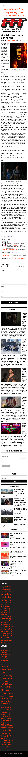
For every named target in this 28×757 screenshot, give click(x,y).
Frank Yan (7, 693)
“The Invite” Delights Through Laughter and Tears (14, 15)
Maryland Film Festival (6, 707)
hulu (9, 614)
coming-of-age (4, 602)
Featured (7, 675)
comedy (8, 600)
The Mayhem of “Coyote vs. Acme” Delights (12, 8)
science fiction (6, 629)
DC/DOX (7, 673)
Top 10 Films (5, 637)
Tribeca (3, 640)
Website (3, 296)
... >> (22, 337)
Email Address (5, 460)
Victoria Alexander (10, 40)
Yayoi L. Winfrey (5, 748)
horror (4, 615)
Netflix (7, 622)
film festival (8, 608)
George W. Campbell (8, 610)
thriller (7, 635)
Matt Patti (6, 619)
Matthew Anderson (3, 709)
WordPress (16, 755)
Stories (7, 733)
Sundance (9, 631)
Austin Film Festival (8, 654)
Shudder (3, 631)
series (11, 629)
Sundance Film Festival (6, 633)
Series (6, 725)
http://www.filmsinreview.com (18, 257)
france (3, 610)
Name (2, 286)
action (2, 587)
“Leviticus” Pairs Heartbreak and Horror (12, 14)
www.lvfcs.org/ (15, 245)
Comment (3, 270)
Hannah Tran (5, 612)
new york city (7, 624)
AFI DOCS (4, 652)
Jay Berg (3, 705)
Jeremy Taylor (8, 705)
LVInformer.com (17, 260)
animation (7, 589)
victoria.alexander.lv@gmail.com (9, 249)
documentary (6, 606)
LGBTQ (8, 616)
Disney (9, 602)
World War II (5, 642)
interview (3, 616)
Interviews (8, 704)
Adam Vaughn (6, 650)
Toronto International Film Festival (7, 740)
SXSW (3, 635)
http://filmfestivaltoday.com (18, 258)
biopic (4, 591)
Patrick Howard (5, 626)
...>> (7, 540)
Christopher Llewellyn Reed (6, 597)
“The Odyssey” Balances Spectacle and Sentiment (13, 12)
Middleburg (3, 620)
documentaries (4, 604)
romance (8, 628)
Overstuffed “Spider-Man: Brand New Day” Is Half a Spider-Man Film (14, 10)
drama (3, 608)
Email (2, 291)
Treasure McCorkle (7, 742)
